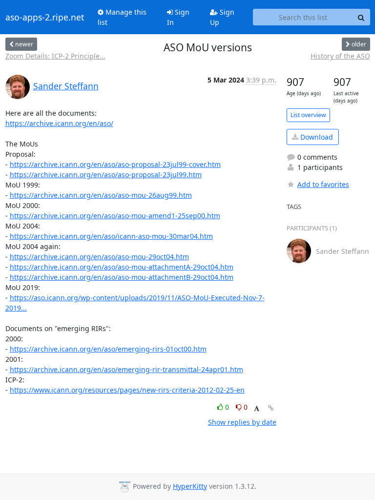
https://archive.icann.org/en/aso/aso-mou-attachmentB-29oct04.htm (121, 277)
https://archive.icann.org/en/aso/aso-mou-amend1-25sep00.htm (115, 215)
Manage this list (122, 17)
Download (315, 137)
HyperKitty (190, 486)
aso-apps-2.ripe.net (44, 17)
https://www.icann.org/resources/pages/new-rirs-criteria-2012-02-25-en (127, 390)
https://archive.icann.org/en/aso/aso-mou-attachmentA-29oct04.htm (121, 266)
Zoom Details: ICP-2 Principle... (55, 56)
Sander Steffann (66, 86)
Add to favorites (323, 184)
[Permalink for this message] (271, 408)
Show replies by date (242, 422)
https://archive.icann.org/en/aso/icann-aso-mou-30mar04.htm (111, 236)
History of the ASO (340, 56)
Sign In (178, 17)
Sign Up (222, 17)
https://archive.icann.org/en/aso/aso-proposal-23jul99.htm (106, 174)
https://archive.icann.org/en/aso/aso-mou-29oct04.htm (99, 256)
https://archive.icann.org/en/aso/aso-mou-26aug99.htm (101, 195)
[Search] (361, 17)
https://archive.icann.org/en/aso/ (59, 123)
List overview (308, 115)
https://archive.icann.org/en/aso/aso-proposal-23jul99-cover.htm (115, 164)
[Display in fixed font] (256, 408)
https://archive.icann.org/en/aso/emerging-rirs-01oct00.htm (108, 349)
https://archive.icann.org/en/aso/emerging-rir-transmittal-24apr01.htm (126, 369)
